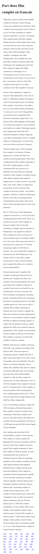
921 (16, 549)
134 (10, 547)
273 (33, 549)
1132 (21, 541)
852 (22, 534)
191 (16, 539)
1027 (10, 549)
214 (15, 544)
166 (21, 539)
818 (20, 547)
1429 (16, 534)
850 (27, 541)
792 (21, 536)
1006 (27, 549)
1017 (10, 541)
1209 (4, 536)
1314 (27, 534)
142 (16, 541)
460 (21, 549)
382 (4, 547)
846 (32, 536)
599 (10, 539)
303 (10, 552)
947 (4, 544)
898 (27, 536)
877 (20, 544)
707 (16, 536)
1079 (4, 539)
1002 (31, 544)
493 (15, 547)
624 (10, 534)
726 (10, 544)
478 (25, 547)
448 (31, 547)
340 (25, 544)
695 (33, 534)
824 (4, 541)
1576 (4, 534)
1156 (4, 549)
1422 (32, 539)
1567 (26, 539)
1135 (10, 536)
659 (32, 541)
